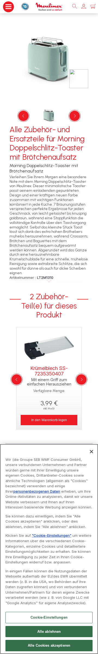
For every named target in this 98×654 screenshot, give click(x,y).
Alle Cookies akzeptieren (49, 645)
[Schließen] (91, 452)
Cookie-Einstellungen (49, 617)
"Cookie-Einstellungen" (51, 535)
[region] (49, 549)
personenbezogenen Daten (36, 491)
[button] (83, 6)
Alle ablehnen (49, 632)
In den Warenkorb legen (49, 420)
